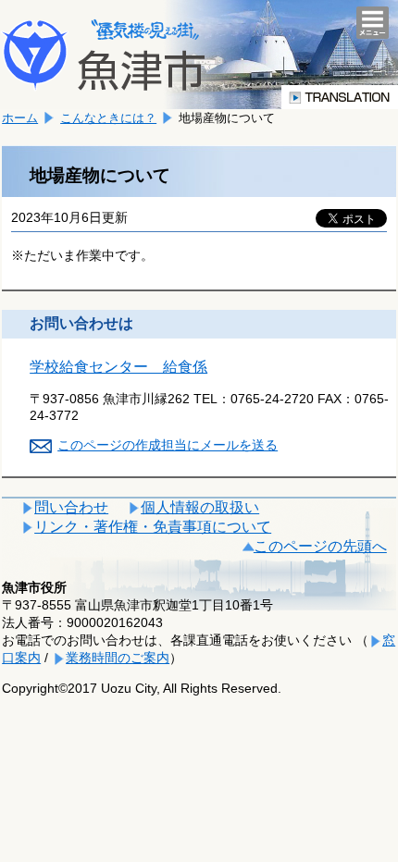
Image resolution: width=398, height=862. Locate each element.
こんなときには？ (108, 118)
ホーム (20, 118)
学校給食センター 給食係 (118, 367)
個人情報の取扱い (200, 507)
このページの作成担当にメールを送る (167, 444)
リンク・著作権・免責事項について (152, 527)
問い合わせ (71, 507)
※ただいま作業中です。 (82, 255)
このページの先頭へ (320, 546)
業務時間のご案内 (117, 657)
